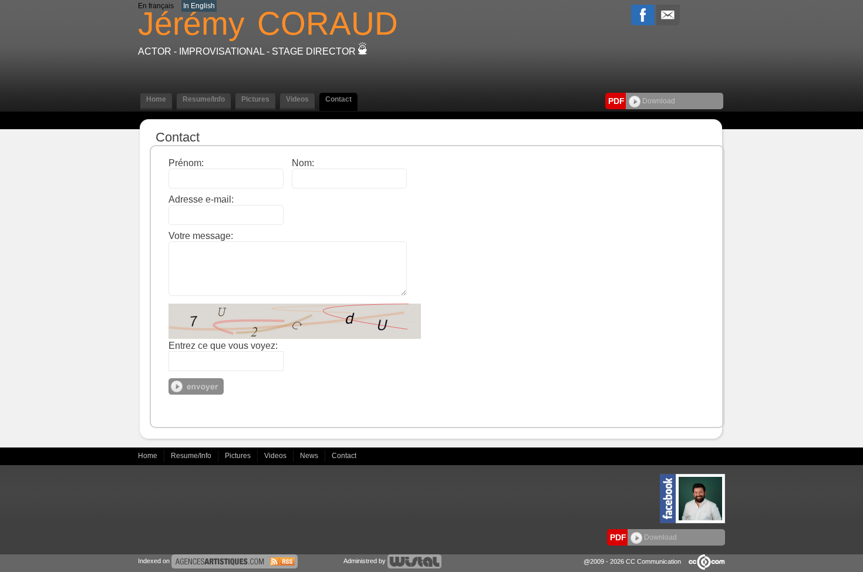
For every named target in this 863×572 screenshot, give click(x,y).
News (310, 456)
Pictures (238, 456)
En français (156, 6)
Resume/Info (192, 456)
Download (657, 101)
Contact (344, 456)
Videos (276, 456)
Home (148, 456)
